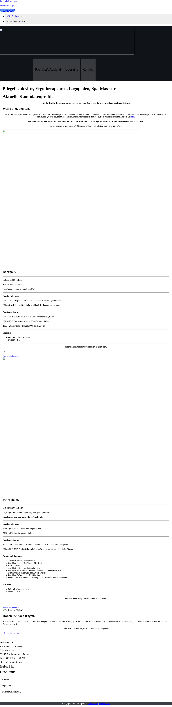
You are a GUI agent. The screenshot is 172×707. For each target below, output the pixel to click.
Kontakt (88, 69)
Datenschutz (104, 703)
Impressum (6, 685)
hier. (133, 117)
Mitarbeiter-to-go (7, 6)
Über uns (71, 69)
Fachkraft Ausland (48, 69)
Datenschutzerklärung (11, 692)
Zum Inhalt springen (8, 1)
